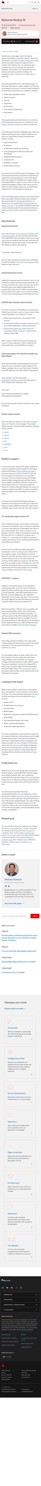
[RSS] (37, 41)
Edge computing (15, 1152)
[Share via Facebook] (12, 41)
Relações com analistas (8, 1345)
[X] (16, 1288)
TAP (9, 289)
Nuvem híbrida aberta (17, 1093)
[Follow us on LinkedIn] (9, 886)
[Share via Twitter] (17, 41)
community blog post (27, 262)
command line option (29, 669)
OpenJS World (24, 747)
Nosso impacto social (27, 1343)
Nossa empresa (6, 1334)
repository (27, 833)
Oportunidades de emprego (29, 1370)
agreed (4, 240)
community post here (15, 828)
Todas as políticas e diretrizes (9, 1391)
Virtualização (13, 1245)
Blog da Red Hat (7, 8)
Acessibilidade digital (27, 1391)
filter (5, 441)
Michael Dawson (12, 32)
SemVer (35, 422)
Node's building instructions (26, 471)
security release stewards (27, 796)
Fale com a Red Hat (7, 1375)
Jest (36, 283)
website (4, 835)
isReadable (7, 444)
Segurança (12, 1122)
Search (35, 916)
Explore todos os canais (14, 1009)
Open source (15, 28)
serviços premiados (27, 1329)
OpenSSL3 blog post (29, 625)
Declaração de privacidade (8, 1389)
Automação (13, 1028)
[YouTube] (7, 1288)
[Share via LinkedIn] (14, 41)
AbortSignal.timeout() (9, 380)
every (6, 450)
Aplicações (12, 1213)
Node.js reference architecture (12, 124)
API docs (36, 294)
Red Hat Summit (6, 1379)
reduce (6, 432)
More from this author (13, 903)
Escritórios (24, 1372)
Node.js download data (26, 203)
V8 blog (29, 570)
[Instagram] (21, 1288)
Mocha (5, 285)
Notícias (23, 1334)
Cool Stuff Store (26, 1377)
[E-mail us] (20, 41)
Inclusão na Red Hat (7, 1377)
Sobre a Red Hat (6, 1370)
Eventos (4, 1372)
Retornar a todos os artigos (10, 51)
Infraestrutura (13, 1183)
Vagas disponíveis (26, 1347)
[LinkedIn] (3, 1288)
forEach (6, 438)
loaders (23, 341)
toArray (6, 435)
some (6, 447)
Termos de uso (25, 1389)
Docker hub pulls (7, 206)
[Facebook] (12, 1288)
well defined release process (20, 61)
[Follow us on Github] (6, 886)
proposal (7, 320)
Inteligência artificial (16, 1058)
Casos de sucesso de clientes (10, 1341)
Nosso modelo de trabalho (9, 1338)
